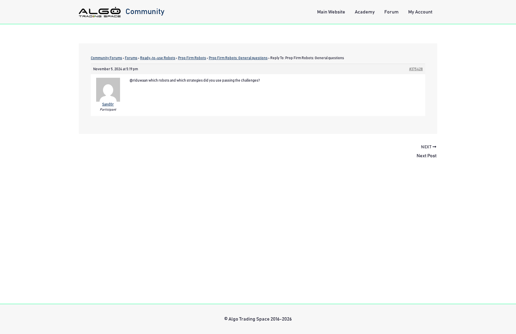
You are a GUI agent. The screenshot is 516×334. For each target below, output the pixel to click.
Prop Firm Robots (192, 58)
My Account (420, 12)
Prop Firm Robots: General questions (238, 58)
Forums (131, 58)
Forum (391, 12)
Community (145, 12)
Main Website (331, 12)
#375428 (416, 69)
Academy (365, 12)
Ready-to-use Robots (157, 58)
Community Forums (106, 58)
